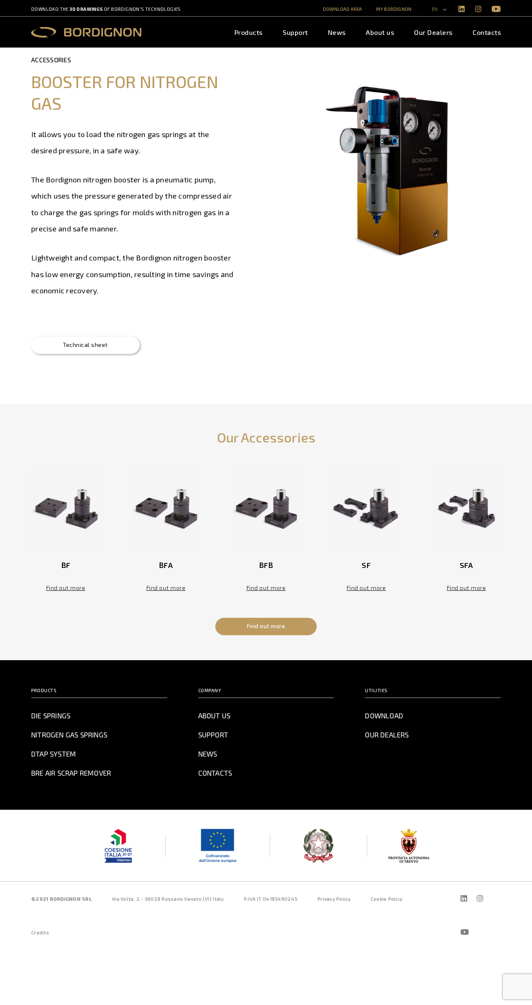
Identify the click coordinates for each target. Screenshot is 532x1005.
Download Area (342, 9)
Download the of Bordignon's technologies (106, 9)
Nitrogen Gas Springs (69, 734)
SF (366, 565)
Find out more (66, 587)
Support (295, 32)
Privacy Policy (334, 899)
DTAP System (53, 753)
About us (380, 32)
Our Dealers (433, 32)
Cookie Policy (386, 899)
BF (66, 565)
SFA (466, 565)
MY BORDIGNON (393, 9)
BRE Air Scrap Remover (71, 773)
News (337, 32)
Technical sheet (85, 344)
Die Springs (50, 715)
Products (248, 32)
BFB (266, 565)
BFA (166, 565)
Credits (40, 932)
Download (384, 715)
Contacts (487, 32)
